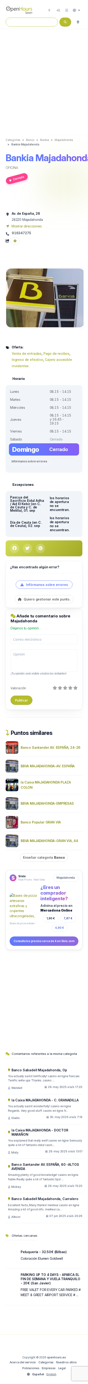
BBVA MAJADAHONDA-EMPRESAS (47, 803)
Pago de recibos (56, 353)
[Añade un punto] (49, 10)
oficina (12, 168)
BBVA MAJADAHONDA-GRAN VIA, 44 (49, 841)
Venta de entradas (27, 353)
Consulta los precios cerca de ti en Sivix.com (44, 941)
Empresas (49, 1368)
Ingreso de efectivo (27, 360)
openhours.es (56, 1357)
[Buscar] (77, 22)
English (51, 1374)
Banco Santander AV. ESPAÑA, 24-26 (50, 747)
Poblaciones (30, 1368)
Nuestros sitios (66, 1362)
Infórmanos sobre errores (29, 461)
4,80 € (59, 927)
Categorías (46, 1362)
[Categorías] (66, 10)
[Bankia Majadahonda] (45, 298)
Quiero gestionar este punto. (46, 599)
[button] (76, 10)
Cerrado (18, 178)
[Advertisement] (44, 79)
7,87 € (68, 918)
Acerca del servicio (23, 1362)
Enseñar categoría (44, 857)
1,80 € (50, 918)
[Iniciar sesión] (58, 10)
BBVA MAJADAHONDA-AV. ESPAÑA (48, 766)
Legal (62, 1368)
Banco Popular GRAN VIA (41, 822)
